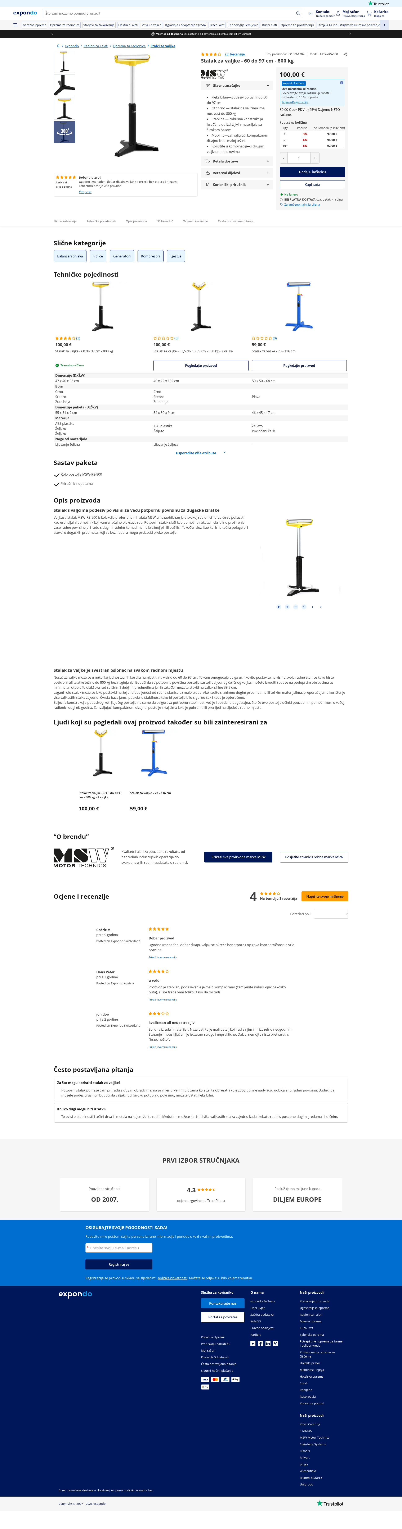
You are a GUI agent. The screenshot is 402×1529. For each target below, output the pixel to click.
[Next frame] (320, 606)
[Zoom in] (287, 606)
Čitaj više (85, 192)
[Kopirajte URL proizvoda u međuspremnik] (345, 54)
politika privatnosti (172, 1278)
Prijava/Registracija (295, 102)
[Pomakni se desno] (350, 34)
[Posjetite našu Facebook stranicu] (260, 1344)
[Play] (278, 606)
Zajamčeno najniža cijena (302, 204)
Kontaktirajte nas (222, 1303)
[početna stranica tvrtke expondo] (58, 46)
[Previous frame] (312, 606)
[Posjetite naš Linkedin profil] (268, 1344)
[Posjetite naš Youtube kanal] (252, 1344)
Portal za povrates (222, 1317)
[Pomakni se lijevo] (52, 34)
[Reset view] (304, 606)
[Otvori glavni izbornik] (15, 25)
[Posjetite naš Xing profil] (275, 1344)
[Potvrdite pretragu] (298, 13)
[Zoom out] (295, 606)
